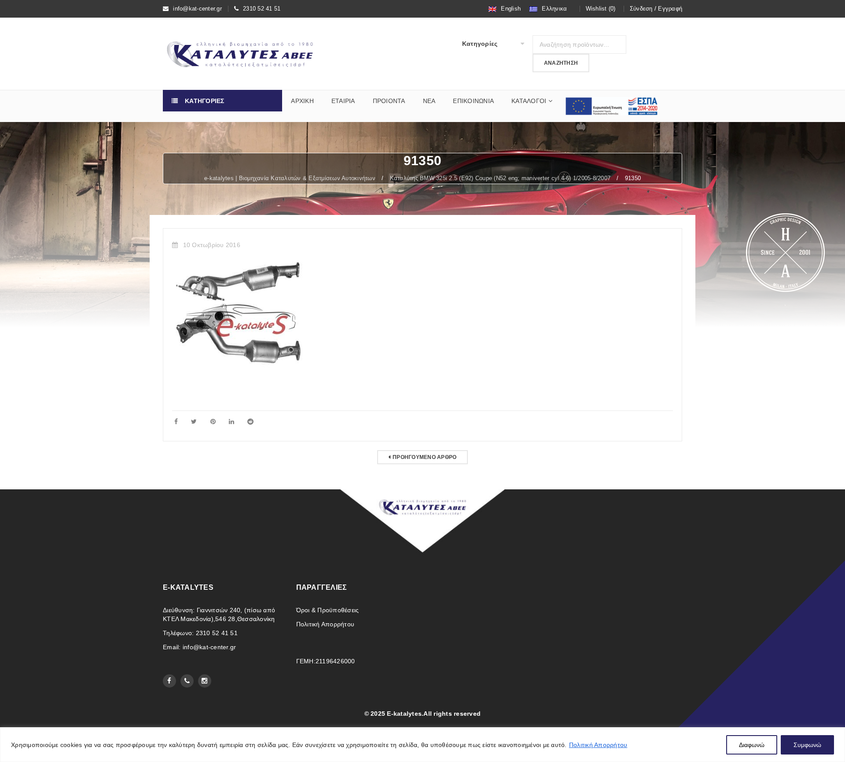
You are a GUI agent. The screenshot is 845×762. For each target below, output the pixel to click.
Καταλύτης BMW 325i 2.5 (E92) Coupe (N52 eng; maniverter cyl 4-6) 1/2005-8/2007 (500, 178)
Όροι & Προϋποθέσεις (327, 610)
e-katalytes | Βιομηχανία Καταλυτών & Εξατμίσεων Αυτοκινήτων (289, 178)
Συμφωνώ (807, 744)
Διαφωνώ (751, 744)
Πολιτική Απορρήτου (598, 744)
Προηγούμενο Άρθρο (424, 457)
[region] (422, 744)
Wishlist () (601, 8)
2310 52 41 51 (261, 8)
